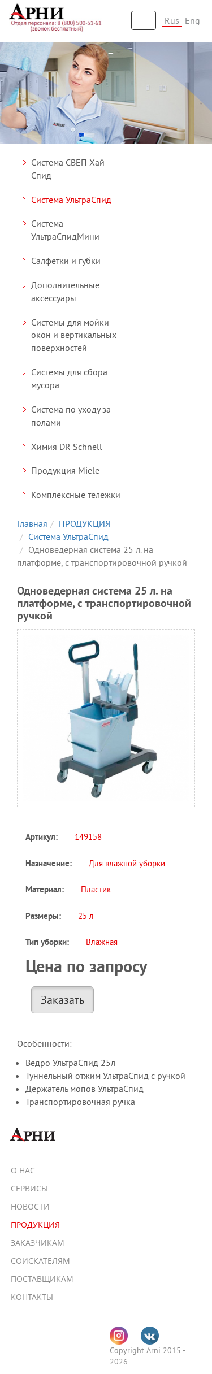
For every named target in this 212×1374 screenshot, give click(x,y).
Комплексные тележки (75, 494)
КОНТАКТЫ (32, 1296)
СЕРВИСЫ (29, 1188)
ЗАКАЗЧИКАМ (37, 1242)
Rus (172, 20)
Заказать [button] (62, 999)
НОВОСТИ (30, 1206)
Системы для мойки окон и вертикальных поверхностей (73, 335)
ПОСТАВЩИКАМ (42, 1278)
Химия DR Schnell (66, 446)
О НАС (23, 1170)
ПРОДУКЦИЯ (84, 523)
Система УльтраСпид (71, 199)
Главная (32, 523)
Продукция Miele (65, 470)
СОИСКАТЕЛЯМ (40, 1260)
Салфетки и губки (66, 260)
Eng (192, 20)
